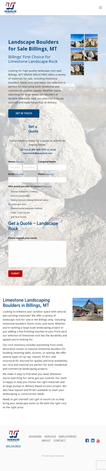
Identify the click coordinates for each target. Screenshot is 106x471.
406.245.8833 (13, 446)
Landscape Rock (18, 204)
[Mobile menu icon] (100, 7)
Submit (15, 273)
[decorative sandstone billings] (91, 54)
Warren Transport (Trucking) (24, 191)
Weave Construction (20, 195)
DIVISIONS (35, 436)
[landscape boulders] (91, 68)
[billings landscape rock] (91, 40)
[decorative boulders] (77, 54)
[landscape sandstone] (77, 68)
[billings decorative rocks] (77, 40)
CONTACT (59, 440)
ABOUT (46, 440)
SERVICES (50, 436)
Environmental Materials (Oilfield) (26, 208)
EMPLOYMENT (68, 436)
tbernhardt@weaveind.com (37, 153)
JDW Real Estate (18, 216)
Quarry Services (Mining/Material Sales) (29, 200)
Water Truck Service (20, 212)
